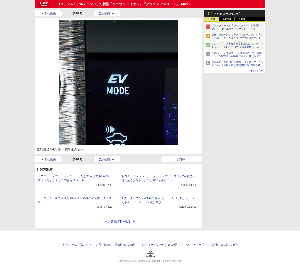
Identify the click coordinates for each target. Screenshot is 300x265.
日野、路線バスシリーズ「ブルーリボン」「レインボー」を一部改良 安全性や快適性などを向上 (237, 38)
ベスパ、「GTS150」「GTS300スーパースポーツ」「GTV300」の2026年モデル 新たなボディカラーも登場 (237, 56)
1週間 (242, 19)
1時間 (212, 19)
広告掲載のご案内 (125, 244)
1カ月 (257, 19)
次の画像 (105, 13)
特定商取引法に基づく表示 (223, 244)
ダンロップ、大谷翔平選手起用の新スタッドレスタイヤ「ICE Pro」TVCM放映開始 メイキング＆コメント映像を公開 (237, 47)
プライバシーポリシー (151, 244)
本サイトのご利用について (77, 244)
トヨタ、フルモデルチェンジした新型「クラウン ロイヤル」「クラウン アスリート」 (116, 4)
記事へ (181, 159)
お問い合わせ (103, 244)
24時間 (227, 19)
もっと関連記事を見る (116, 221)
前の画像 (50, 13)
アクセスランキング (227, 13)
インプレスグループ (193, 244)
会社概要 (173, 244)
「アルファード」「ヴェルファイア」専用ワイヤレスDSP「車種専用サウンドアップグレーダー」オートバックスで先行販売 (237, 29)
